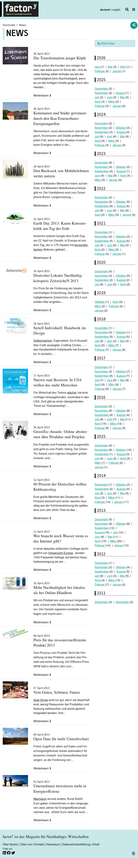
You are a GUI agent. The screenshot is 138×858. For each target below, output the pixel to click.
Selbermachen (42, 340)
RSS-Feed (107, 43)
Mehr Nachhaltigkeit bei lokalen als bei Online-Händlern (59, 588)
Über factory (10, 844)
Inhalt (95, 844)
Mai (110, 67)
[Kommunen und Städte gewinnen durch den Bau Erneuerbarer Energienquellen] (15, 111)
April (123, 67)
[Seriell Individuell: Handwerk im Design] (15, 325)
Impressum (53, 844)
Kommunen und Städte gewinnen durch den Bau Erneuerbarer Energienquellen (59, 116)
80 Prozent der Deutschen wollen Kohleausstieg (59, 485)
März (111, 101)
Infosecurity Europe (60, 553)
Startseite (9, 25)
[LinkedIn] (5, 853)
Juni (98, 67)
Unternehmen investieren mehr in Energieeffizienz (59, 787)
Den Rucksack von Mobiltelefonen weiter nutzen (61, 171)
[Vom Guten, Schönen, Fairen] (15, 690)
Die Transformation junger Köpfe (59, 56)
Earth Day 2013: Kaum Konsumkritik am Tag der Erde (59, 224)
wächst (71, 392)
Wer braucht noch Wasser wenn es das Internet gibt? (60, 537)
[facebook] (9, 853)
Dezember (102, 88)
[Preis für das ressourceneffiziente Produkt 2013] (15, 634)
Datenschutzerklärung (76, 844)
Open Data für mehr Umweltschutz (61, 737)
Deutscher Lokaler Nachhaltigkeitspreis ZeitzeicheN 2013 (58, 276)
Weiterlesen (41, 95)
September (102, 132)
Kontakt (39, 844)
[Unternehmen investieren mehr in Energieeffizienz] (15, 781)
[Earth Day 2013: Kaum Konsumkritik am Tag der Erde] (15, 219)
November (102, 93)
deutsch (105, 9)
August (120, 93)
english (116, 9)
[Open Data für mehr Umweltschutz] (15, 737)
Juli (97, 97)
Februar (100, 71)
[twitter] (13, 853)
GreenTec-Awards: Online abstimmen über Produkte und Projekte (60, 432)
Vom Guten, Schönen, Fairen (56, 691)
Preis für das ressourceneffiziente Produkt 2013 (59, 641)
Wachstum (40, 799)
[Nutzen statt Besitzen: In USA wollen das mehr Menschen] (15, 382)
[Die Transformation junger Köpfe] (15, 56)
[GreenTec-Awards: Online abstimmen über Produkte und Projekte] (15, 431)
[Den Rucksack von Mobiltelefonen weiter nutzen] (15, 170)
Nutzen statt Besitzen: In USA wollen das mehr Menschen (57, 381)
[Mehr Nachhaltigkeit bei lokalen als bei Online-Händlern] (15, 583)
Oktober (121, 128)
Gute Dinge (40, 700)
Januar (117, 71)
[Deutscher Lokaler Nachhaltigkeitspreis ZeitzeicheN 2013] (15, 269)
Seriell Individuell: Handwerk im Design (59, 329)
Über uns (26, 844)
